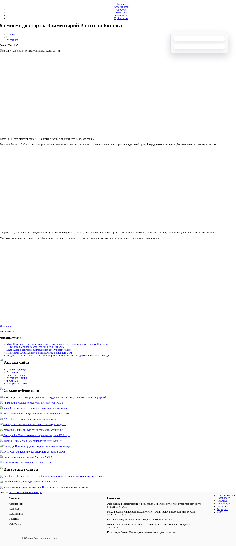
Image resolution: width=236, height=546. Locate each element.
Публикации (121, 18)
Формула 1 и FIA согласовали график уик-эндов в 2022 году (36, 435)
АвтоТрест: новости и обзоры (25, 492)
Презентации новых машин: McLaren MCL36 (28, 457)
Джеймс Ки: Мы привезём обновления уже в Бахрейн (32, 440)
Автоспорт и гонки (17, 377)
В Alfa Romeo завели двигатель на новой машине (30, 419)
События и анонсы (16, 375)
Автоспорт (121, 12)
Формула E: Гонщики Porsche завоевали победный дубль (34, 424)
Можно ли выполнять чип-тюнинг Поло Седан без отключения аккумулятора (46, 487)
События (121, 9)
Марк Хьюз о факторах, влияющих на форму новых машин (38, 349)
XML (219, 512)
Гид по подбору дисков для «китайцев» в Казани (30, 481)
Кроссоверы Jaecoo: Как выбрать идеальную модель (135, 532)
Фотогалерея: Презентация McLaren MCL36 (27, 462)
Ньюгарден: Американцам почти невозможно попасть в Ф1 (39, 352)
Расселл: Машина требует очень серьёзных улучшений (33, 430)
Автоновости (121, 6)
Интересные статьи (17, 383)
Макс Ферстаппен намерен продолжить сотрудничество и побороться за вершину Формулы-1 (57, 344)
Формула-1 (121, 15)
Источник (5, 326)
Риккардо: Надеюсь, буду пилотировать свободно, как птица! (37, 446)
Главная (121, 4)
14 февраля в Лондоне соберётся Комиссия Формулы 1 (36, 347)
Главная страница (16, 369)
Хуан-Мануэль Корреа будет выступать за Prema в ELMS (34, 451)
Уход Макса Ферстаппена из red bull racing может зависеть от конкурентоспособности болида (57, 355)
